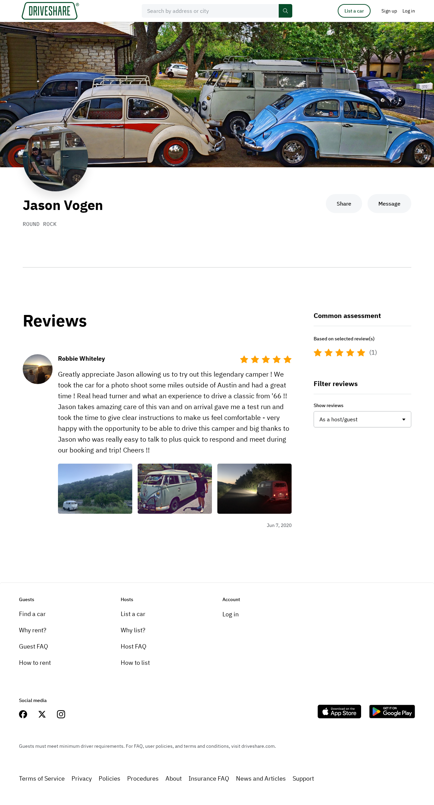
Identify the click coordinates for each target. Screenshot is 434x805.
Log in (230, 614)
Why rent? (32, 630)
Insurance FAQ (209, 778)
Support (303, 778)
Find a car (32, 614)
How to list (135, 662)
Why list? (133, 630)
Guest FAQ (33, 646)
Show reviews (328, 405)
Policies (109, 778)
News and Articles (261, 778)
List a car (354, 11)
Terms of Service (42, 778)
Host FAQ (133, 646)
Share (344, 203)
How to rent (35, 662)
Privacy (82, 778)
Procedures (143, 778)
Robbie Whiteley (81, 358)
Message (389, 203)
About (173, 778)
